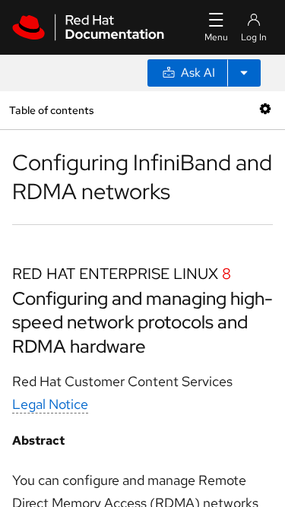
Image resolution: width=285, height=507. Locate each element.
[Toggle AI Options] (244, 73)
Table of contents (51, 110)
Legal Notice (50, 404)
